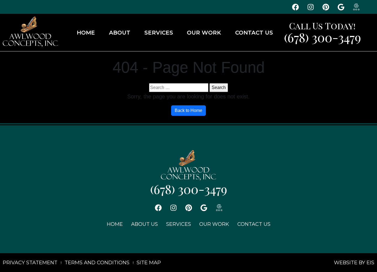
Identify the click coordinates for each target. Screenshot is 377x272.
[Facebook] (295, 7)
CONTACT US (254, 32)
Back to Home (188, 110)
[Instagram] (310, 7)
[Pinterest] (326, 7)
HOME (86, 32)
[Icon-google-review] (356, 7)
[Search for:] (178, 87)
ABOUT (119, 32)
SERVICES (158, 32)
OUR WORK (204, 32)
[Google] (341, 7)
